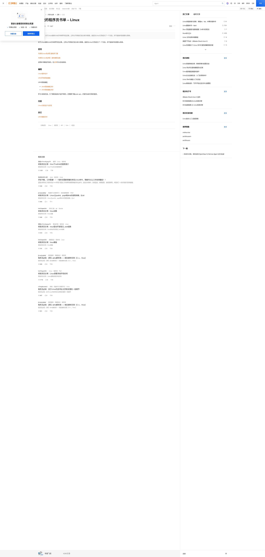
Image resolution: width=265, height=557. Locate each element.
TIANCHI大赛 (65, 9)
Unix (67, 125)
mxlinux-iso (186, 132)
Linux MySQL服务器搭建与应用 (193, 67)
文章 (58, 14)
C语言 (73, 125)
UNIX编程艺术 (42, 117)
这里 (55, 62)
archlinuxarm (187, 136)
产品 (26, 3)
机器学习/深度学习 (53, 193)
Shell (71, 193)
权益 (39, 3)
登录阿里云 (31, 33)
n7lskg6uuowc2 (42, 287)
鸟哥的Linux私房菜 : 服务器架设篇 (49, 58)
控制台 (248, 3)
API (62, 125)
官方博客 (51, 9)
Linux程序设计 (43, 73)
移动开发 (55, 224)
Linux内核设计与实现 (45, 105)
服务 (61, 3)
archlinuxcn (186, 140)
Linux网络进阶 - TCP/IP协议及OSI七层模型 (197, 83)
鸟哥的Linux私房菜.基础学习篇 (48, 53)
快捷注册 (13, 34)
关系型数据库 (65, 193)
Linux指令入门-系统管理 (190, 119)
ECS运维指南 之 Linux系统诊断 (193, 105)
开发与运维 (51, 14)
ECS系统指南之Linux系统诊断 (192, 101)
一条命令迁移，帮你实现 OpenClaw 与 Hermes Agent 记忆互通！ (204, 154)
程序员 (56, 125)
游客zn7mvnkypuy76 (44, 161)
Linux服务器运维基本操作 (191, 71)
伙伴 (56, 3)
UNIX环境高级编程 (44, 78)
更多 (225, 58)
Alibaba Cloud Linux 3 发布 (191, 97)
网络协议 (51, 240)
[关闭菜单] (3, 3)
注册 (253, 3)
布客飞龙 (48, 553)
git (56, 208)
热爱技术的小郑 (43, 177)
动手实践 (44, 9)
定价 (44, 3)
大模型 (21, 3)
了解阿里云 (68, 3)
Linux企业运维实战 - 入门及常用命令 (194, 75)
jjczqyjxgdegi (42, 193)
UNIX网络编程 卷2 (47, 90)
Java (51, 177)
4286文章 (66, 553)
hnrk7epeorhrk (42, 208)
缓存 (54, 161)
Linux (49, 125)
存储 (51, 287)
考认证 (58, 9)
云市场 (50, 3)
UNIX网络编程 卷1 (47, 86)
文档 (238, 3)
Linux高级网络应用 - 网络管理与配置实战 (196, 64)
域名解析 (51, 255)
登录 (260, 3)
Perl (60, 271)
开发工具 (51, 208)
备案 (243, 3)
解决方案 (33, 3)
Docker (61, 208)
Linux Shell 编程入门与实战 (191, 79)
